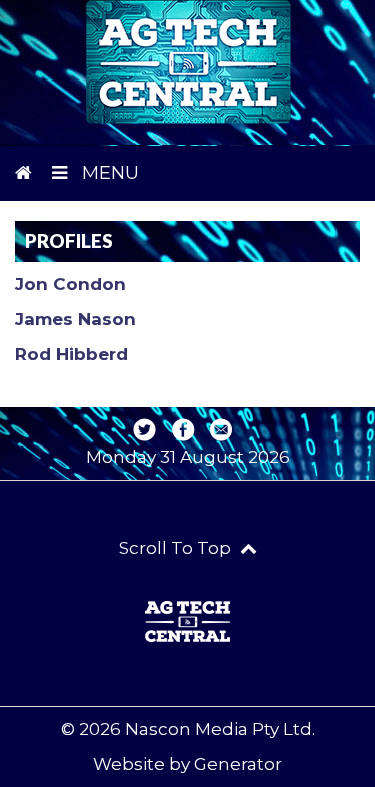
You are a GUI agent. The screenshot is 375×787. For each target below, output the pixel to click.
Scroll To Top (177, 548)
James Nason (75, 319)
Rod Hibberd (71, 354)
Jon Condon (70, 284)
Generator (238, 764)
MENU (108, 173)
